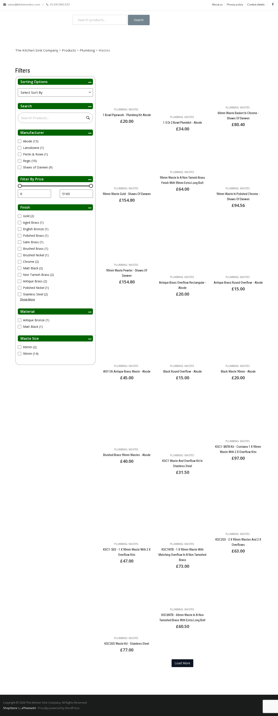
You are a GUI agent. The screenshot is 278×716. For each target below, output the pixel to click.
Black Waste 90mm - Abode (238, 371)
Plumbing (120, 109)
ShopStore (10, 708)
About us (217, 5)
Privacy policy (235, 5)
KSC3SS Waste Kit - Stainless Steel (126, 644)
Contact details (256, 5)
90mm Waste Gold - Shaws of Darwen (127, 194)
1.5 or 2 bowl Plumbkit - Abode (182, 123)
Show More (27, 299)
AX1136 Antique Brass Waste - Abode (127, 371)
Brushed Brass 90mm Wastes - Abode (127, 455)
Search (139, 20)
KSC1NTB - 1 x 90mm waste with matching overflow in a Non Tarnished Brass (182, 555)
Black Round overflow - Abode (182, 371)
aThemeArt (29, 708)
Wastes (133, 109)
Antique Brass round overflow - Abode (238, 283)
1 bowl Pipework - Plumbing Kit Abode (127, 115)
